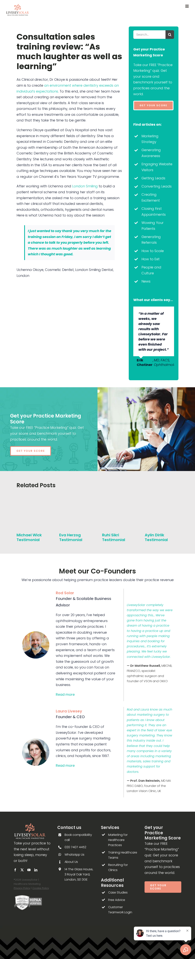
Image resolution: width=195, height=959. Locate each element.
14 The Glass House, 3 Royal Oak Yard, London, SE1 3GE (79, 874)
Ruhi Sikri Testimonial (113, 537)
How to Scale (152, 250)
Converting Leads (156, 186)
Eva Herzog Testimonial (70, 537)
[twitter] (22, 869)
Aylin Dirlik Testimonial (156, 537)
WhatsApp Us (74, 854)
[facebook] (15, 869)
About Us (71, 862)
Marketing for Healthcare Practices (118, 840)
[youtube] (28, 869)
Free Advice (116, 900)
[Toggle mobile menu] (187, 6)
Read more (65, 694)
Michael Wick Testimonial (29, 537)
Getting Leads (153, 178)
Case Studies (118, 892)
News (145, 281)
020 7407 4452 (75, 847)
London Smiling (85, 186)
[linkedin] (35, 869)
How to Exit (150, 259)
